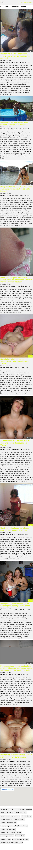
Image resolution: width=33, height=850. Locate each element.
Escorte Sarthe (15, 816)
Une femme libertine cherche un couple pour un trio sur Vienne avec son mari (15, 56)
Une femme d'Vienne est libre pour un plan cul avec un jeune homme (16, 756)
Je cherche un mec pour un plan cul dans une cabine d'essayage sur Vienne (15, 443)
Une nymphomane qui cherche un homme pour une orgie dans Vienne (15, 604)
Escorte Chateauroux (7, 819)
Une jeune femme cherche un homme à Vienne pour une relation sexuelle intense (16, 189)
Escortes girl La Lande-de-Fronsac (11, 832)
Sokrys (2, 2)
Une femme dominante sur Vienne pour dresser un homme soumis (14, 529)
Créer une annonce (26, 2)
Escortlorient (4, 809)
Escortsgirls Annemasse (8, 829)
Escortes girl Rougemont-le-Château (12, 842)
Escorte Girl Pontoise (7, 812)
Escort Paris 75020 (20, 812)
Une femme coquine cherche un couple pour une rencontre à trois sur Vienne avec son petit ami (16, 280)
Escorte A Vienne (6, 839)
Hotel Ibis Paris (19, 836)
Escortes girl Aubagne (7, 836)
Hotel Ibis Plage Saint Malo (8, 822)
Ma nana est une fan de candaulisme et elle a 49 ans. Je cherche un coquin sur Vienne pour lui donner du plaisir (16, 668)
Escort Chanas (5, 816)
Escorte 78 (13, 809)
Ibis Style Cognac (26, 816)
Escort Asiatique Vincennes (20, 839)
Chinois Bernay (22, 826)
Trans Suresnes (19, 819)
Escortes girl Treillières (25, 809)
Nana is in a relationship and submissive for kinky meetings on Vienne (14, 361)
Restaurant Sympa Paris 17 (8, 826)
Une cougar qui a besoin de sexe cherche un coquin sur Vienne (14, 123)
